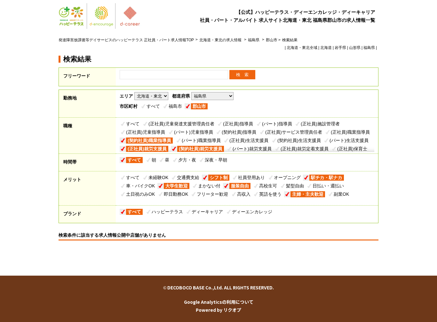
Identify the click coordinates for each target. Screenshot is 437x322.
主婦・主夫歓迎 (307, 194)
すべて (153, 106)
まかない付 (209, 185)
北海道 (326, 47)
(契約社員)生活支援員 (299, 140)
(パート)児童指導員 (193, 132)
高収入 (243, 194)
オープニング (287, 177)
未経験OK (158, 177)
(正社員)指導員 (238, 123)
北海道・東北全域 (302, 47)
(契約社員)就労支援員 (200, 148)
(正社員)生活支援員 (248, 140)
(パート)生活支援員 (349, 140)
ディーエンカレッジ (252, 211)
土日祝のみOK (140, 194)
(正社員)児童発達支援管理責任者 (181, 123)
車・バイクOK (140, 185)
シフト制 (219, 177)
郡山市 (199, 106)
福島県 (253, 40)
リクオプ (232, 310)
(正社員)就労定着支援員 (305, 148)
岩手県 (340, 47)
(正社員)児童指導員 (145, 132)
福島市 (175, 106)
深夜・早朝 (216, 159)
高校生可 (268, 185)
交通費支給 (188, 177)
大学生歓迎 (176, 185)
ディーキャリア (207, 211)
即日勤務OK (176, 194)
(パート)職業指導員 (201, 140)
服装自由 (240, 185)
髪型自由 (295, 185)
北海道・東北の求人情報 (220, 40)
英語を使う (270, 194)
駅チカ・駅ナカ (326, 177)
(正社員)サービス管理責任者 (293, 132)
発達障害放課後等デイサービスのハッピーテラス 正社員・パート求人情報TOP (126, 40)
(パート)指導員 (277, 123)
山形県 (355, 47)
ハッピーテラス (167, 211)
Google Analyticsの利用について (218, 302)
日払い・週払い (328, 185)
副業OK (341, 194)
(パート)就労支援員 (252, 148)
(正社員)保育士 (352, 148)
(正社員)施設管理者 (320, 123)
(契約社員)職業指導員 (149, 140)
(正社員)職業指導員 (350, 132)
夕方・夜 (187, 159)
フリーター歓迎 (212, 194)
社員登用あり (251, 177)
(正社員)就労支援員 (147, 148)
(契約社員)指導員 (239, 132)
